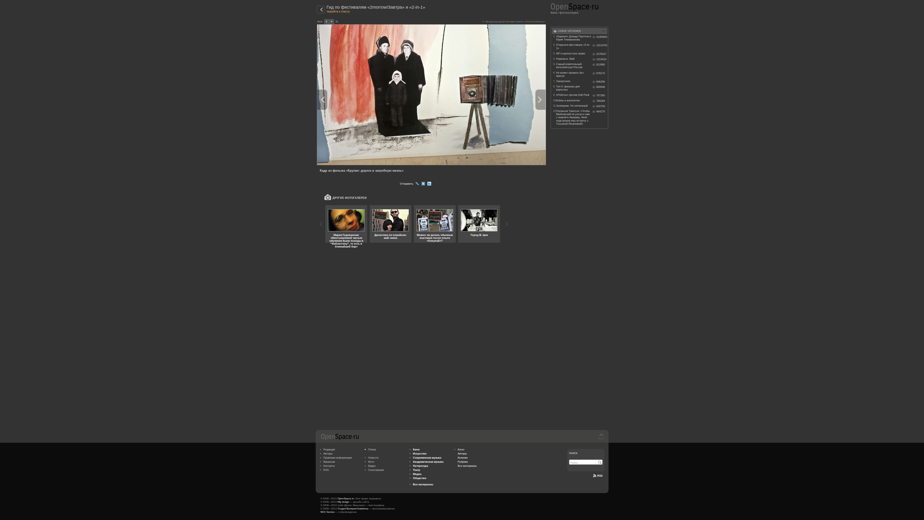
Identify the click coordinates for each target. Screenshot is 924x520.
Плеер (372, 449)
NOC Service (328, 512)
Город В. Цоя (479, 235)
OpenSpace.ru (346, 498)
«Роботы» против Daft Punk (573, 94)
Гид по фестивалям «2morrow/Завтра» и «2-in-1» (376, 7)
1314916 (601, 59)
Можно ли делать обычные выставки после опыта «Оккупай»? (435, 238)
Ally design (343, 501)
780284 (600, 100)
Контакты (329, 465)
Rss (600, 475)
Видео (372, 465)
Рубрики (463, 461)
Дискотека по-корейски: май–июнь (390, 236)
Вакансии (329, 461)
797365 (600, 95)
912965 (600, 64)
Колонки (463, 457)
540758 (600, 106)
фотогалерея (568, 12)
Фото (371, 461)
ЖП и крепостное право (570, 53)
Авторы (328, 453)
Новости (373, 457)
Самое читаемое (569, 31)
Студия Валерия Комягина (353, 508)
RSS (326, 469)
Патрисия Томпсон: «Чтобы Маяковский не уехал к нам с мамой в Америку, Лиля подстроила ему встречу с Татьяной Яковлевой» (573, 117)
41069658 (601, 36)
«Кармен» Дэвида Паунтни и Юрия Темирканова (573, 38)
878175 (600, 73)
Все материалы (467, 465)
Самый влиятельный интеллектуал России (569, 66)
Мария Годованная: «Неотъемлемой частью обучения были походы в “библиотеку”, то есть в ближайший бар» (346, 241)
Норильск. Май (565, 58)
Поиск (573, 453)
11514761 (601, 45)
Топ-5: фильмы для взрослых (568, 88)
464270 (600, 111)
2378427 (601, 53)
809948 (600, 86)
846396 (600, 81)
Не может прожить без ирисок (570, 74)
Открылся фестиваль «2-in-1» (573, 46)
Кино (554, 12)
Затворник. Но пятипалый (572, 105)
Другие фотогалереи (350, 198)
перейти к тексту (338, 11)
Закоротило (563, 81)
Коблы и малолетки (568, 100)
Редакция (329, 449)
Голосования (376, 469)
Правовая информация (337, 457)
